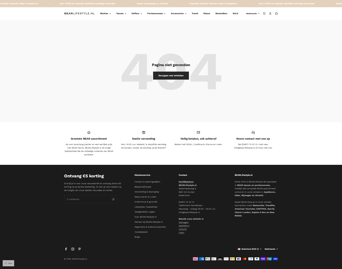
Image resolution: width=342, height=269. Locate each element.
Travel (195, 13)
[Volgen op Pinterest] (79, 249)
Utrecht (183, 229)
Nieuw (206, 13)
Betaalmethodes (143, 187)
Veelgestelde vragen (145, 211)
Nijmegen (184, 222)
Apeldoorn (184, 225)
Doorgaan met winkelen (171, 75)
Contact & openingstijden (147, 181)
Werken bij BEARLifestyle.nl (149, 222)
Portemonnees (155, 13)
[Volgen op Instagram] (73, 249)
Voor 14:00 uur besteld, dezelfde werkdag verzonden (82, 3)
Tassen (120, 13)
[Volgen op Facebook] (66, 249)
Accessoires (177, 13)
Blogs (137, 237)
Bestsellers (221, 13)
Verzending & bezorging (147, 191)
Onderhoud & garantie (146, 201)
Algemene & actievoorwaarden (150, 227)
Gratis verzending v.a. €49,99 (147, 3)
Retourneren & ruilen (145, 197)
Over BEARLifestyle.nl (146, 217)
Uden (181, 232)
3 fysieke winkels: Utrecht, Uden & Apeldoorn (208, 3)
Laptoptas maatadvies (146, 207)
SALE (235, 13)
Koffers (135, 13)
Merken (104, 13)
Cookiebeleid (141, 232)
